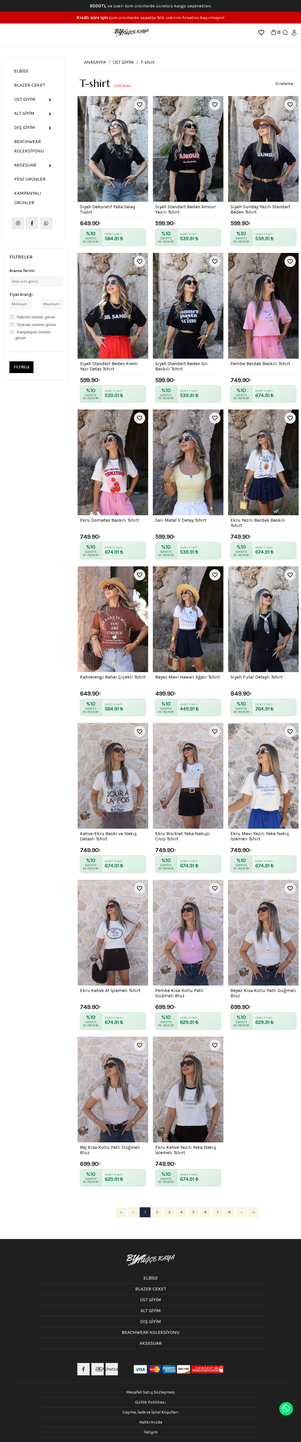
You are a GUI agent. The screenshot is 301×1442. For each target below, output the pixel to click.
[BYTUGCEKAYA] (131, 31)
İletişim (151, 1432)
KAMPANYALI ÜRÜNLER (27, 197)
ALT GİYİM (24, 113)
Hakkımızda (150, 1422)
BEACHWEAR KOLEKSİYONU (29, 146)
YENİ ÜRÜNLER (30, 179)
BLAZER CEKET (29, 85)
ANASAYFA (95, 62)
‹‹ (121, 1212)
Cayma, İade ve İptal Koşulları (151, 1412)
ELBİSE (21, 71)
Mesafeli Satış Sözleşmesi (150, 1392)
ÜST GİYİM (24, 99)
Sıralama (284, 83)
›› (253, 1212)
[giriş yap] (294, 32)
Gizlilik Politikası (150, 1402)
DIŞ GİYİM (24, 127)
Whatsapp (112, 1369)
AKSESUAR (25, 165)
